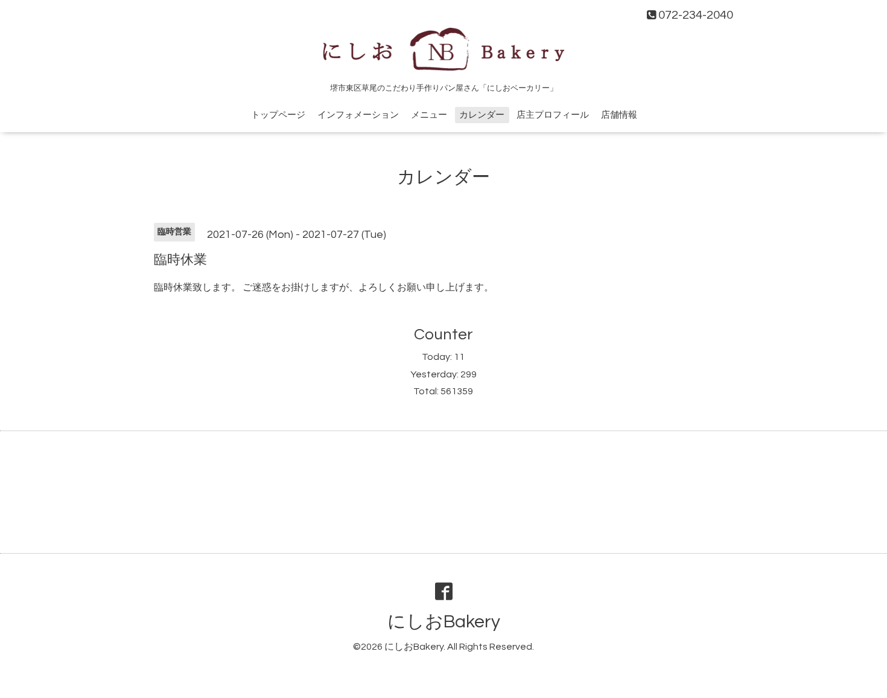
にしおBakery (443, 621)
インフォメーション (358, 115)
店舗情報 (619, 115)
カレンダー (481, 115)
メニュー (429, 115)
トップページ (278, 115)
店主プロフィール (553, 115)
